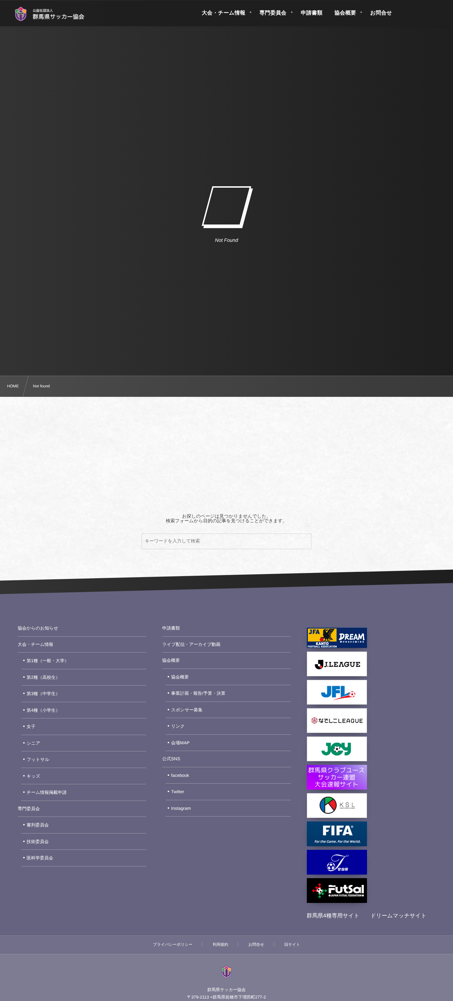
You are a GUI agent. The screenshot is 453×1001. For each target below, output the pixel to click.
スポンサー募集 (187, 709)
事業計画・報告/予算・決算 (198, 693)
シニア (33, 743)
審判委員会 (38, 825)
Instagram (181, 808)
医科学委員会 (40, 857)
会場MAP (180, 742)
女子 (31, 726)
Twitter (177, 791)
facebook (180, 775)
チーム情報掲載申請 (47, 792)
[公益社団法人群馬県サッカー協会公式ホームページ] (49, 14)
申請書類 (171, 628)
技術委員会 (38, 841)
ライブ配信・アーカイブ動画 (191, 644)
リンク (178, 726)
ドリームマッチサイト (398, 916)
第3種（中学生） (43, 693)
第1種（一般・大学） (48, 660)
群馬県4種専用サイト (333, 916)
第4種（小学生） (43, 710)
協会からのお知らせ (38, 628)
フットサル (38, 759)
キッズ (33, 776)
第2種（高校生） (43, 677)
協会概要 (171, 660)
